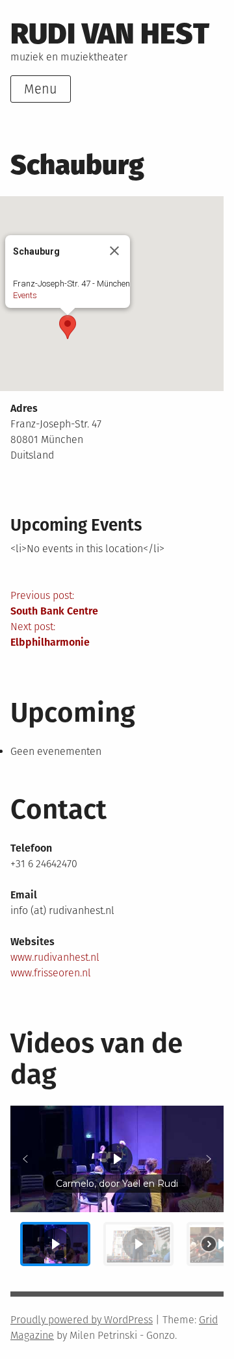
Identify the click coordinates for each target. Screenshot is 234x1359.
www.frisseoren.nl (50, 973)
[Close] (114, 250)
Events (25, 295)
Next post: (50, 634)
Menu (40, 89)
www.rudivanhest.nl (54, 957)
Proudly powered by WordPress (81, 1320)
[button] (67, 327)
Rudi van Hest (109, 33)
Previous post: (54, 603)
